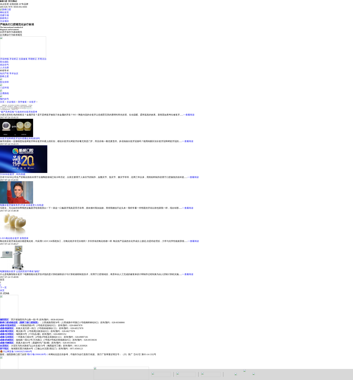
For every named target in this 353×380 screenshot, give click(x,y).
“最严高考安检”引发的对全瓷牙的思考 (18, 112)
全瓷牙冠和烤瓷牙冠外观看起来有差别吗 (20, 138)
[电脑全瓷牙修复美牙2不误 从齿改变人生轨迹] (16, 203)
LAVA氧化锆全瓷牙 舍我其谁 (14, 238)
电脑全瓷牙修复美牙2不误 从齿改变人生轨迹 (22, 205)
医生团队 (4, 62)
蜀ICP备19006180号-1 (37, 354)
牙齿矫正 (13, 59)
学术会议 (13, 73)
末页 (2, 290)
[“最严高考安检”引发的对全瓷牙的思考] (16, 110)
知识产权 (4, 73)
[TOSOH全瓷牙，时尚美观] (23, 172)
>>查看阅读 (188, 115)
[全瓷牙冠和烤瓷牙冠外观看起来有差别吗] (16, 136)
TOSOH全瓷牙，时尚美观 (12, 174)
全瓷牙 (32, 102)
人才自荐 (4, 67)
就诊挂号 (4, 65)
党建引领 (4, 15)
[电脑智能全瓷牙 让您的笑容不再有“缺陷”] (13, 269)
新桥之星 (4, 76)
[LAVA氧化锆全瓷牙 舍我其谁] (15, 236)
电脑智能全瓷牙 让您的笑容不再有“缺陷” (20, 271)
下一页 (3, 287)
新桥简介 (4, 18)
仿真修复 (23, 59)
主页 (2, 102)
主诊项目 (4, 21)
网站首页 (4, 12)
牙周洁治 (42, 59)
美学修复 (22, 102)
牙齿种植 (4, 59)
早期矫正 (32, 59)
